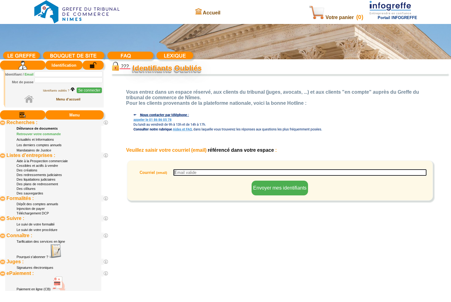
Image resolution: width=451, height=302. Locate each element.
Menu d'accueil (68, 99)
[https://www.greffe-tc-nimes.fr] (77, 23)
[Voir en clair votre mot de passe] (72, 89)
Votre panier (339, 17)
